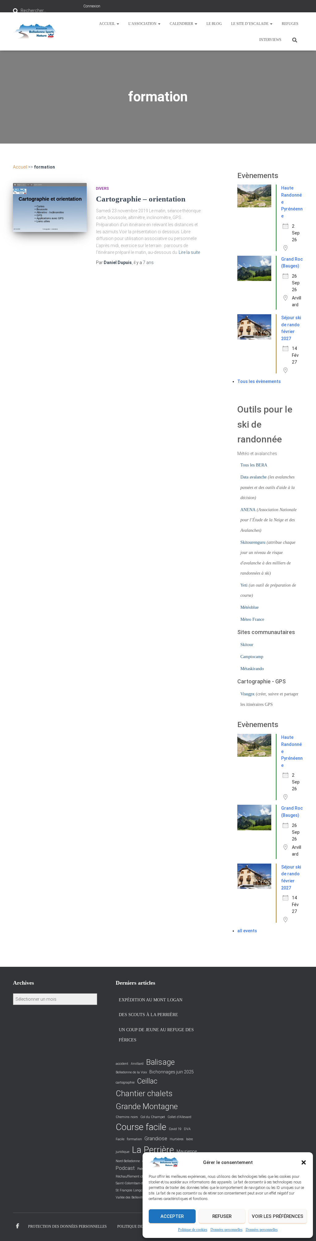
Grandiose (155, 1138)
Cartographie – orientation (140, 199)
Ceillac (147, 1081)
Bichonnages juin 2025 (171, 1071)
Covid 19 (175, 1129)
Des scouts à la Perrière (148, 1014)
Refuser (221, 1216)
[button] (304, 1162)
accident (122, 1064)
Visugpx (247, 694)
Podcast (125, 1168)
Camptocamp (251, 656)
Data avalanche (253, 477)
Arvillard (137, 1064)
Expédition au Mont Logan (150, 1000)
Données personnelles (226, 1229)
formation (134, 1139)
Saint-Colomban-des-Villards (137, 1183)
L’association (142, 24)
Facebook (17, 1226)
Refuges (290, 24)
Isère (189, 1139)
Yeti (243, 585)
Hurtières (177, 1139)
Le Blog (214, 24)
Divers (102, 188)
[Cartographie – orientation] (50, 207)
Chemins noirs (127, 1117)
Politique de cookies (192, 1229)
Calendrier (182, 24)
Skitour (246, 644)
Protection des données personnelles (67, 1226)
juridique (122, 1152)
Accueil (107, 24)
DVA (187, 1129)
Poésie (141, 1169)
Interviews (270, 40)
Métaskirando (252, 668)
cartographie (125, 1082)
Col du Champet (152, 1117)
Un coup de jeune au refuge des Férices (156, 1035)
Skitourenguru (252, 542)
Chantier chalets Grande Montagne (147, 1100)
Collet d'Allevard (179, 1117)
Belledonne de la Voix (131, 1072)
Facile (120, 1139)
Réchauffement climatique (136, 1176)
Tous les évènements (259, 381)
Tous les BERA (253, 465)
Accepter (172, 1216)
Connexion (91, 6)
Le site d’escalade (250, 24)
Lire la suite (189, 252)
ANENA (248, 509)
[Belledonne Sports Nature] (34, 31)
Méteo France (252, 619)
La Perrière (153, 1150)
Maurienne (187, 1151)
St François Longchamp (134, 1190)
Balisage (160, 1062)
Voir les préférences (277, 1216)
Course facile (141, 1127)
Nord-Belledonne (128, 1161)
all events (247, 930)
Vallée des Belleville (130, 1197)
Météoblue (249, 607)
